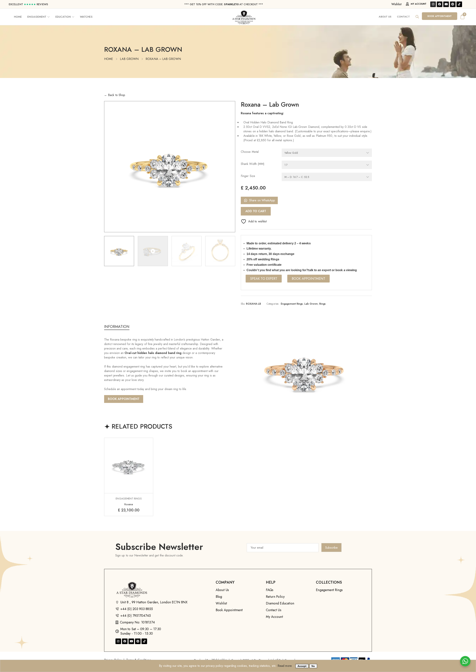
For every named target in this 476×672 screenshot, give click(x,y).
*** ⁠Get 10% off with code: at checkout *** (223, 4)
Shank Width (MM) (252, 164)
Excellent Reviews (28, 4)
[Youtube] (446, 4)
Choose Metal (250, 152)
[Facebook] (439, 4)
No (313, 666)
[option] (169, 166)
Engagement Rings (292, 304)
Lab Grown (129, 59)
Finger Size (248, 176)
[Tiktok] (459, 4)
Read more (285, 666)
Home (108, 59)
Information (116, 327)
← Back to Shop (114, 95)
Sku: (243, 304)
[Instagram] (433, 4)
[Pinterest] (453, 4)
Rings (322, 304)
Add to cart (255, 211)
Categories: (272, 304)
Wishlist (396, 4)
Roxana (128, 504)
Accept (302, 666)
